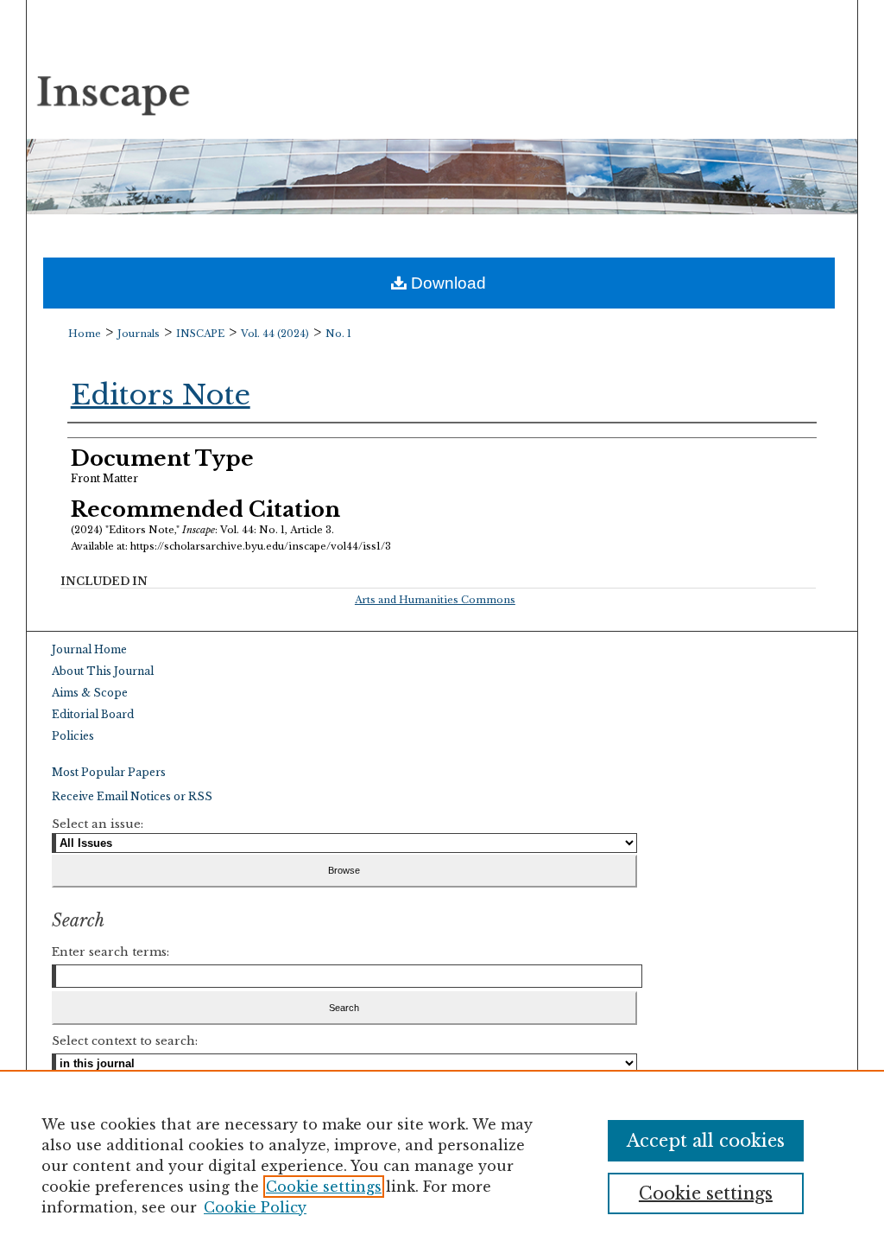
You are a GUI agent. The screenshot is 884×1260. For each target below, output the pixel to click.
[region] (442, 1165)
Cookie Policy (255, 1207)
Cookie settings (324, 1186)
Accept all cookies (706, 1140)
